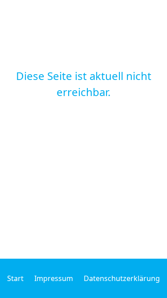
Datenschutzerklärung (122, 278)
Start (15, 278)
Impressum (53, 278)
